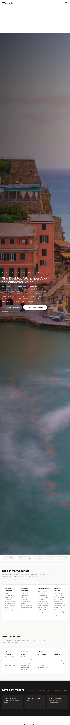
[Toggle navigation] (66, 3)
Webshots (7, 3)
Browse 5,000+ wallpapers (35, 307)
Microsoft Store (20, 312)
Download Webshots (12, 307)
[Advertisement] (35, 19)
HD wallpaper (38, 558)
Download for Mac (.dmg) (34, 312)
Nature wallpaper (9, 558)
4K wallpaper (50, 558)
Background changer (24, 558)
